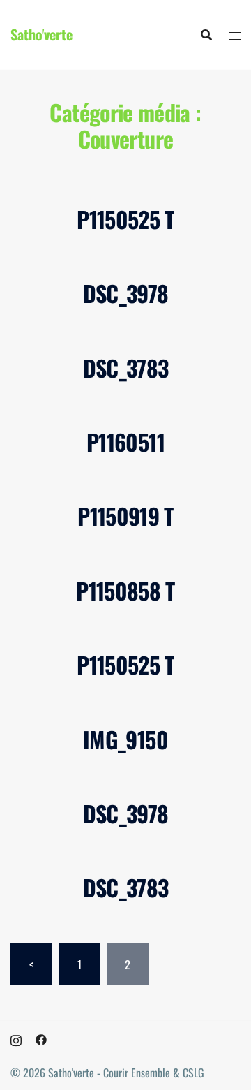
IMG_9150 (125, 739)
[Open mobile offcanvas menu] (235, 35)
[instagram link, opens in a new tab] (16, 1038)
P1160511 (125, 441)
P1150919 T (125, 515)
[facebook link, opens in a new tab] (41, 1038)
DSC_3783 (126, 367)
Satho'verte (41, 34)
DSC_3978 (126, 293)
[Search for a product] (206, 34)
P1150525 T (125, 218)
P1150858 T (125, 590)
